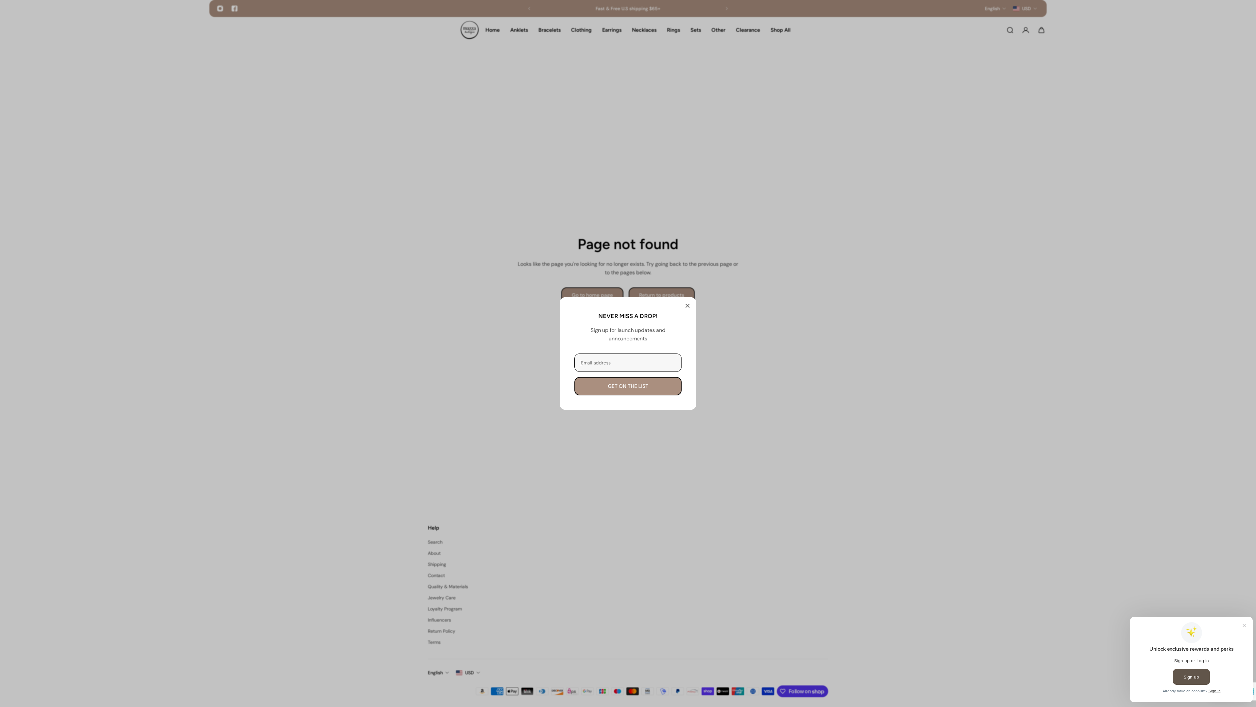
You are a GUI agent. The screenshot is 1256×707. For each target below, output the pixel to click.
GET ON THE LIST (628, 386)
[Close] (687, 306)
